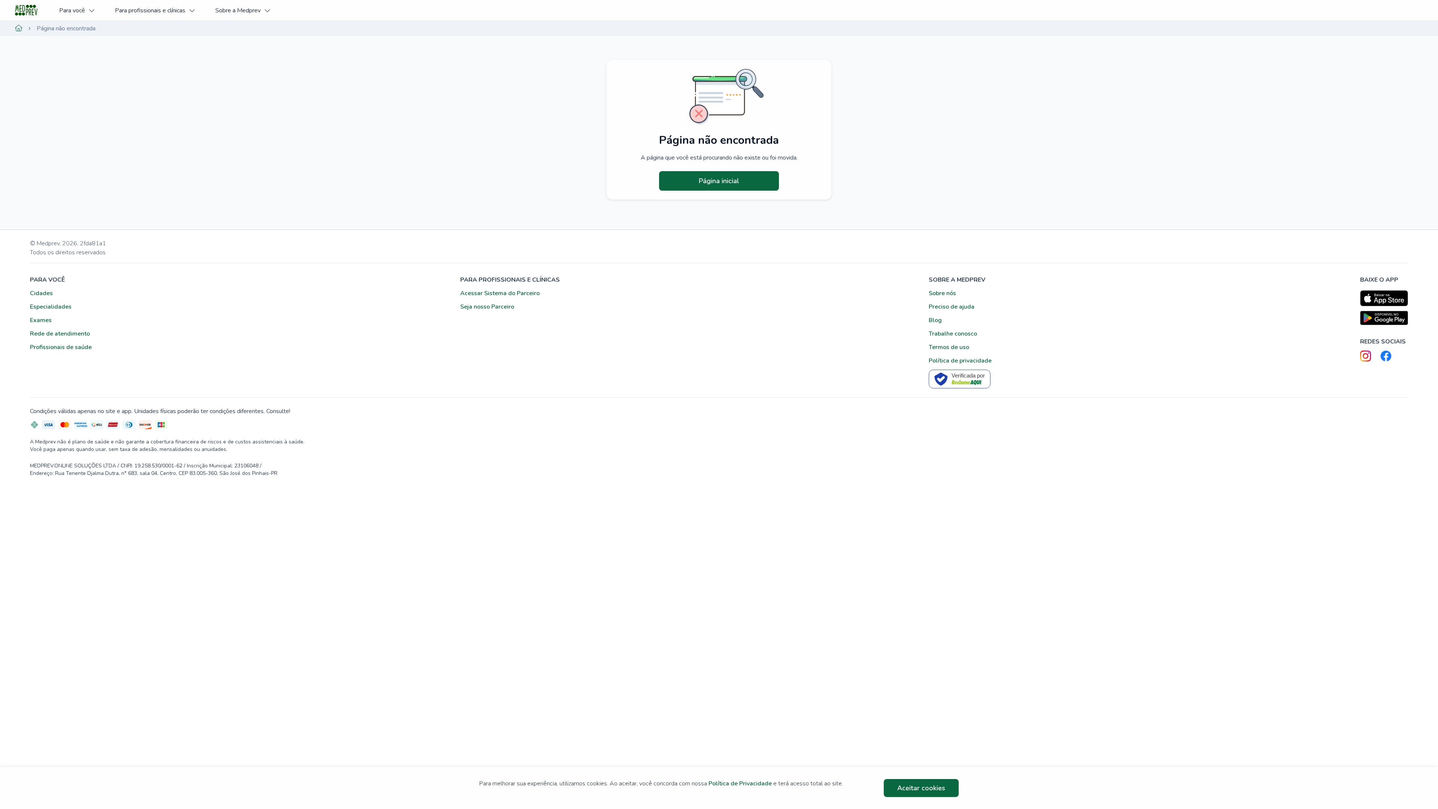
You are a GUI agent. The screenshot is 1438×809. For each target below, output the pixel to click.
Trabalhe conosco (953, 334)
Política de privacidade (960, 361)
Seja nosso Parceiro (487, 307)
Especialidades (51, 307)
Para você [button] (72, 10)
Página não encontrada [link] (66, 28)
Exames (41, 320)
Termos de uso (949, 347)
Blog (935, 320)
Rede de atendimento (60, 334)
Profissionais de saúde (61, 347)
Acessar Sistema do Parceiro (500, 293)
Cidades (41, 293)
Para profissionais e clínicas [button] (150, 10)
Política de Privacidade (740, 783)
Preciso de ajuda (951, 307)
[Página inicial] (18, 28)
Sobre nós (942, 293)
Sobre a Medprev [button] (238, 10)
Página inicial (719, 180)
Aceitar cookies (921, 788)
